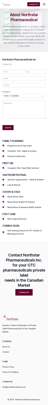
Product (6, 91)
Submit (8, 127)
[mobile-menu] (44, 4)
